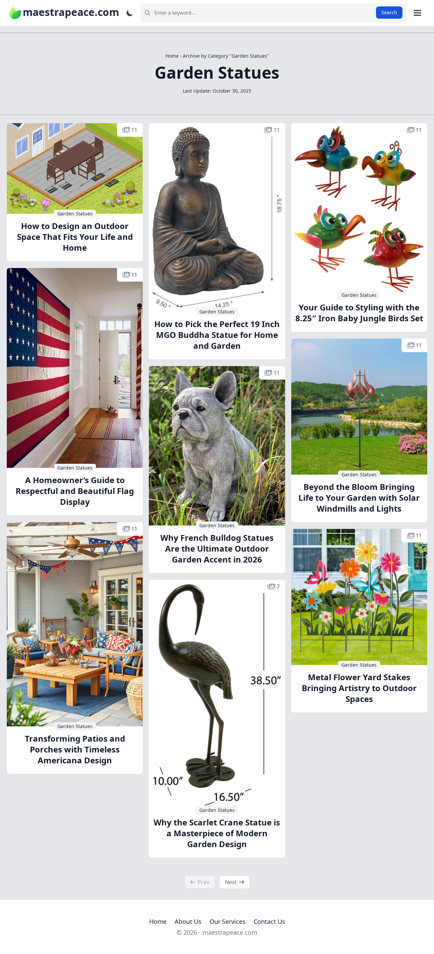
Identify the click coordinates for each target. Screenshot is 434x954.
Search (389, 12)
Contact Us (269, 921)
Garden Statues (75, 213)
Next (231, 882)
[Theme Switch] (130, 13)
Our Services (227, 921)
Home (157, 921)
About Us (188, 921)
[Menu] (417, 12)
